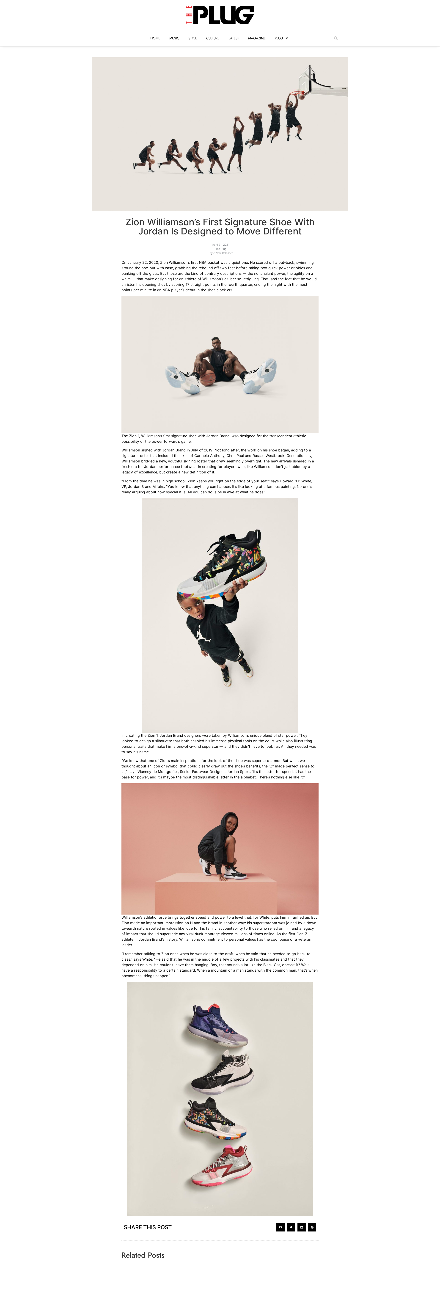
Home (155, 38)
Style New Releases (221, 253)
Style (192, 38)
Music (174, 38)
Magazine (257, 38)
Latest (233, 38)
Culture (212, 38)
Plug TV (281, 38)
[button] (335, 38)
